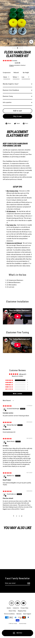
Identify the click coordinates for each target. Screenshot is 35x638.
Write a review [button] (17, 394)
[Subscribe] (28, 583)
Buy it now (17, 116)
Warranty (19, 614)
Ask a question (7, 102)
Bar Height (26, 72)
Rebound (16, 72)
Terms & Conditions (9, 614)
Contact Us (16, 608)
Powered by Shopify (22, 623)
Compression (7, 72)
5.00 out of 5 (22, 374)
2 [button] (16, 516)
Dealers (9, 608)
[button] (7, 60)
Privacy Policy (24, 608)
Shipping (11, 65)
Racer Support (27, 614)
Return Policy (12, 611)
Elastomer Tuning (8, 96)
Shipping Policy (22, 611)
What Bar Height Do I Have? (10, 84)
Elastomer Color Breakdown (11, 90)
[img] (7, 406)
